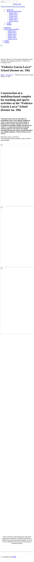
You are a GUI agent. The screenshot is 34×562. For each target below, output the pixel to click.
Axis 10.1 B (9, 75)
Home (2, 75)
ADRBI (14, 557)
